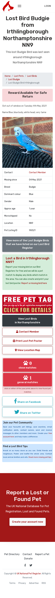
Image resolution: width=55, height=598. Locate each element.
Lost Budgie (14, 79)
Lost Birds (32, 76)
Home (8, 76)
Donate (28, 559)
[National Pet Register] (8, 6)
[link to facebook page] (25, 565)
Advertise (34, 583)
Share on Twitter (30, 412)
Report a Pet (42, 554)
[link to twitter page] (31, 565)
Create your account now (27, 521)
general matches (27, 379)
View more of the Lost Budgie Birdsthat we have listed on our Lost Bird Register (27, 244)
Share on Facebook (29, 402)
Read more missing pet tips (40, 457)
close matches (27, 365)
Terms (12, 583)
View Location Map (28, 350)
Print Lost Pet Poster (28, 340)
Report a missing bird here (34, 283)
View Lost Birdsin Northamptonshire (27, 320)
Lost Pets (19, 76)
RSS (44, 583)
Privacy (22, 583)
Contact (27, 554)
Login (47, 6)
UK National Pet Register (29, 573)
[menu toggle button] (19, 6)
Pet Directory (12, 554)
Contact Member (37, 172)
